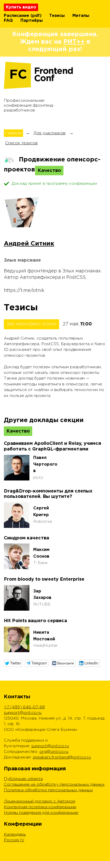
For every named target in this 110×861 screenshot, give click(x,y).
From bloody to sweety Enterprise (44, 579)
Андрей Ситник (29, 244)
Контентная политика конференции (40, 807)
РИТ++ (74, 42)
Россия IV (14, 840)
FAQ (8, 21)
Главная (13, 133)
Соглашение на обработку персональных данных (54, 784)
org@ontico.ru (53, 752)
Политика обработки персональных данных (48, 790)
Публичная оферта (23, 779)
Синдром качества (26, 538)
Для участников (49, 133)
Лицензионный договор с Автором (39, 801)
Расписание (16, 16)
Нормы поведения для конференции (41, 813)
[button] (13, 663)
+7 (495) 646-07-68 (24, 707)
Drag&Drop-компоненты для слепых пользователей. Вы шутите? (48, 494)
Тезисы (57, 16)
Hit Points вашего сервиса (35, 621)
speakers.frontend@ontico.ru (62, 757)
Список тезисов (21, 143)
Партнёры (31, 21)
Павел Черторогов (45, 464)
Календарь (15, 834)
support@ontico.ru (22, 713)
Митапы (80, 16)
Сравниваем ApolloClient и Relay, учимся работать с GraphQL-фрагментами (52, 446)
